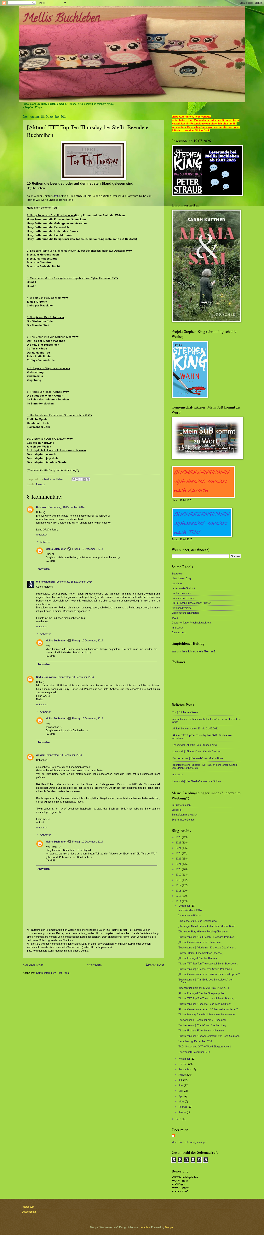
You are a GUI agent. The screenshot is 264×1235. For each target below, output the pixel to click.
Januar (183, 1112)
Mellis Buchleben (61, 19)
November (185, 1058)
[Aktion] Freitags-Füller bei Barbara (197, 958)
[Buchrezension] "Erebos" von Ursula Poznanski (205, 969)
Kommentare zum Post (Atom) (53, 972)
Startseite (94, 965)
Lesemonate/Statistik (183, 588)
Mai (181, 1090)
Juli (181, 1080)
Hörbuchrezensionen (183, 598)
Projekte (40, 484)
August (183, 1074)
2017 (179, 885)
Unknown (41, 507)
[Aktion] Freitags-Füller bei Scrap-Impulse (201, 993)
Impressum (178, 627)
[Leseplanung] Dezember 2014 (195, 1041)
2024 (179, 848)
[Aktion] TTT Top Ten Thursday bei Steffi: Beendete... (208, 963)
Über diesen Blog (181, 578)
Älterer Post (155, 965)
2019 (179, 874)
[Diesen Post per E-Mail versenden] (73, 479)
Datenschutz (179, 632)
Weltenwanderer (45, 581)
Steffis (56, 196)
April (181, 1096)
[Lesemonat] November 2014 (194, 1052)
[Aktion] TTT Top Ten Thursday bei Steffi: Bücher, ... (207, 998)
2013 (179, 1118)
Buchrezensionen (181, 593)
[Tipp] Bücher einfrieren (185, 712)
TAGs (175, 617)
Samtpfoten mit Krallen (184, 814)
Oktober (183, 1064)
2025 (179, 842)
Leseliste (177, 583)
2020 (179, 869)
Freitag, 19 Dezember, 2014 (87, 548)
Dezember (185, 905)
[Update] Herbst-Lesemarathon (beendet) (200, 953)
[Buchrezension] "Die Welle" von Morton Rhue (197, 758)
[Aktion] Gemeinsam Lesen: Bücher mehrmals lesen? (208, 1009)
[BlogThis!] (77, 479)
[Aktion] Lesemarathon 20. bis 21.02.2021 (195, 728)
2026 (179, 837)
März (182, 1101)
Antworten (41, 534)
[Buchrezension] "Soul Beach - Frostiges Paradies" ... (208, 937)
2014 (179, 901)
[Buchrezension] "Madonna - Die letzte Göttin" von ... (207, 947)
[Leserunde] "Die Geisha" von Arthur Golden (196, 781)
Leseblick (177, 809)
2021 (179, 864)
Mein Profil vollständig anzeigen (189, 1142)
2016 (179, 890)
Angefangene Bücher (189, 915)
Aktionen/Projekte (182, 608)
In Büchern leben (181, 805)
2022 (179, 858)
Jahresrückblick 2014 (190, 910)
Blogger (169, 1227)
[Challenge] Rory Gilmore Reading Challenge (202, 931)
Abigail (40, 755)
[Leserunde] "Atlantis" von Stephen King (194, 745)
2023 (179, 853)
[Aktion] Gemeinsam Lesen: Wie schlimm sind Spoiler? (209, 974)
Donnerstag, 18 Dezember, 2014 (66, 507)
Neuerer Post (33, 965)
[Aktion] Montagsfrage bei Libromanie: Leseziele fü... (207, 1014)
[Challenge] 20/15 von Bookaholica (197, 920)
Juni (181, 1085)
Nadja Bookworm (46, 677)
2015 (179, 895)
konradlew (144, 1227)
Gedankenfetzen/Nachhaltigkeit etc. (192, 622)
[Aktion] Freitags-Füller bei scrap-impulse (201, 1030)
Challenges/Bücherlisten (185, 612)
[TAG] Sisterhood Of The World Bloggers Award (204, 1046)
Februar (183, 1106)
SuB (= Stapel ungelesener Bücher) (191, 602)
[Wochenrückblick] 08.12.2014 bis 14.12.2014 (203, 987)
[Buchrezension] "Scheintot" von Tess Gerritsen (204, 1003)
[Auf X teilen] (81, 479)
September (185, 1069)
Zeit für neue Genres (183, 819)
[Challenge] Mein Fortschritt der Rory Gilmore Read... (207, 926)
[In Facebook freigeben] (84, 479)
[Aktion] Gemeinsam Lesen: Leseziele (199, 942)
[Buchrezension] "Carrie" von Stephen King (202, 1025)
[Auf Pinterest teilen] (88, 479)
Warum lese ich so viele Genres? (193, 651)
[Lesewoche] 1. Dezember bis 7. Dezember (202, 1019)
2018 (179, 880)
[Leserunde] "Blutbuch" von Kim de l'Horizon (196, 751)
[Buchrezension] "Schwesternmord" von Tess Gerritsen (208, 1036)
